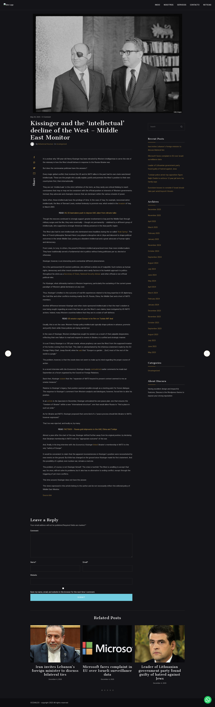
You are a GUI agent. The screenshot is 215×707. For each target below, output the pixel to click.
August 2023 (153, 334)
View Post (55, 644)
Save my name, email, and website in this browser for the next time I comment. (62, 592)
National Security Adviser (90, 274)
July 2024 (152, 269)
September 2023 (154, 328)
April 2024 (152, 287)
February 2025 (154, 233)
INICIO (157, 5)
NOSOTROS (168, 5)
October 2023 (153, 322)
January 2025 (153, 239)
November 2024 (154, 245)
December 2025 (154, 209)
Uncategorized (154, 370)
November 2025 (154, 215)
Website (33, 575)
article (49, 401)
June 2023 (152, 346)
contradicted (95, 369)
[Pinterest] (34, 162)
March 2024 (153, 293)
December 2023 (154, 310)
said (80, 350)
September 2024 (155, 257)
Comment (34, 530)
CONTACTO (194, 5)
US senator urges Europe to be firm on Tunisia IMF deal (90, 318)
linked (95, 444)
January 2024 (153, 304)
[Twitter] (34, 168)
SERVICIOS (181, 5)
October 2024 (153, 251)
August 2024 (153, 263)
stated (62, 378)
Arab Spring (122, 232)
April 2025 (152, 221)
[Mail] (34, 173)
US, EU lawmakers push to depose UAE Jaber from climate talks (90, 213)
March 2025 (153, 227)
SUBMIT (81, 597)
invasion (121, 203)
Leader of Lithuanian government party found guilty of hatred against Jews (160, 672)
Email (85, 562)
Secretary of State (71, 274)
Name (33, 562)
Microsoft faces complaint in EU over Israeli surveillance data (107, 670)
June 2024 (152, 275)
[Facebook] (34, 157)
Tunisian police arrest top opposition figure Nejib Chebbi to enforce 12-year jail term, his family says (166, 178)
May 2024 (152, 281)
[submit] (181, 126)
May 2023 (152, 352)
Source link (47, 495)
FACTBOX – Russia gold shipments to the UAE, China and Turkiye (90, 429)
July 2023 (152, 340)
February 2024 (154, 299)
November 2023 (154, 316)
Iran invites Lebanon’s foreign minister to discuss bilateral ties (55, 670)
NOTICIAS (207, 5)
